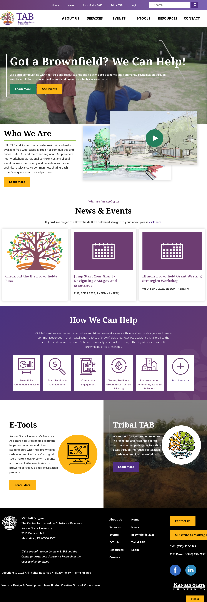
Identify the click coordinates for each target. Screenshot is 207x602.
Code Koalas (92, 585)
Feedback (195, 598)
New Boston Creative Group (62, 585)
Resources (167, 18)
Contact (192, 18)
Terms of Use (82, 572)
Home (55, 5)
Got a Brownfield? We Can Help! (98, 61)
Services (95, 18)
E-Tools (143, 18)
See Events (49, 89)
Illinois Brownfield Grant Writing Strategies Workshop (172, 278)
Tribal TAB (117, 5)
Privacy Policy (62, 572)
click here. (155, 222)
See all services (180, 380)
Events (119, 18)
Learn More (23, 89)
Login (134, 5)
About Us (70, 18)
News (70, 5)
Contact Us (182, 521)
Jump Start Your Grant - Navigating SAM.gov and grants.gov (95, 280)
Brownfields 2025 (92, 5)
